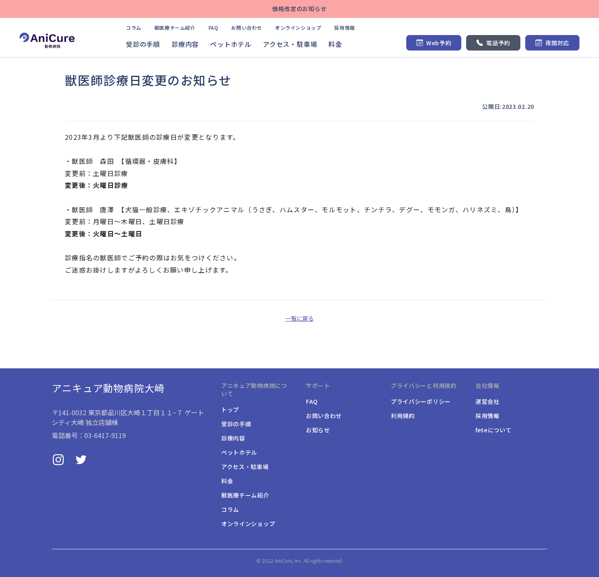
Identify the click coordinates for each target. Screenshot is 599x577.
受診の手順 (143, 44)
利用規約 (403, 416)
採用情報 (344, 27)
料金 (335, 44)
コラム (133, 27)
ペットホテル (230, 44)
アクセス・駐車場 (290, 44)
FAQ (213, 27)
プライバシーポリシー (421, 401)
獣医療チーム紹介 (175, 27)
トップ (230, 409)
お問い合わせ (246, 27)
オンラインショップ (298, 27)
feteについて (494, 430)
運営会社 (488, 401)
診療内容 (185, 44)
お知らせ (318, 430)
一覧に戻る (299, 318)
